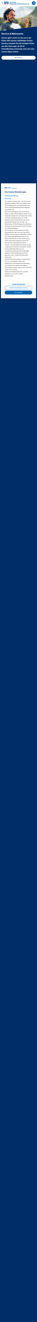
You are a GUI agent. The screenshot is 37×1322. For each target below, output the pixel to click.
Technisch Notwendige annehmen (18, 288)
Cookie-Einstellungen (18, 284)
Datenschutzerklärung (11, 196)
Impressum (8, 198)
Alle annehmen (18, 292)
